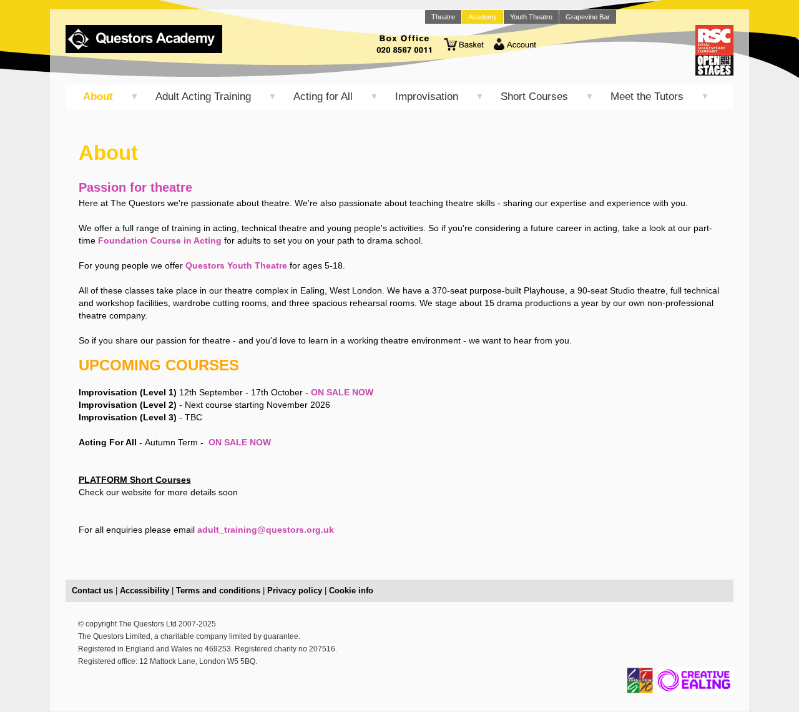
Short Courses (534, 96)
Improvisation (426, 96)
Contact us (92, 590)
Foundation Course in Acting (160, 240)
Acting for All (323, 96)
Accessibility (144, 590)
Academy (482, 17)
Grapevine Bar (588, 17)
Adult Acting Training (203, 96)
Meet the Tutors (647, 96)
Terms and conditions (218, 590)
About (98, 96)
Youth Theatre (531, 17)
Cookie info (351, 590)
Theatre (443, 17)
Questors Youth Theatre (236, 265)
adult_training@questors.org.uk (265, 530)
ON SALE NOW (342, 392)
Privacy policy (294, 590)
